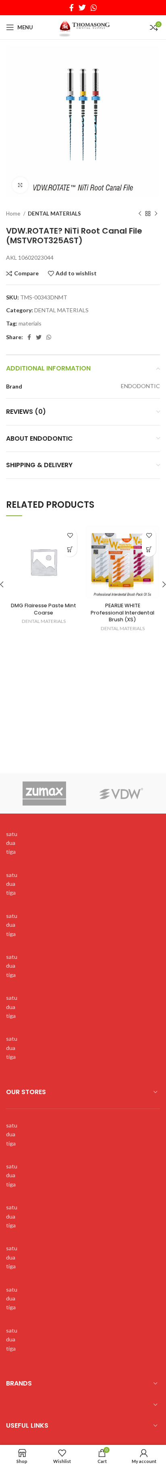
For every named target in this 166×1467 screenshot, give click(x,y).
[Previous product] (140, 214)
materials (30, 323)
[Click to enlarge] (20, 185)
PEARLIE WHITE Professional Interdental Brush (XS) (122, 612)
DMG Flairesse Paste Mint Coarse (43, 609)
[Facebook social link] (71, 8)
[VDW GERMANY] (121, 793)
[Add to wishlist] (70, 536)
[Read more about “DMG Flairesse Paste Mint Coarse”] (70, 550)
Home (13, 213)
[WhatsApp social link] (94, 8)
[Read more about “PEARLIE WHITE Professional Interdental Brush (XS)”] (149, 550)
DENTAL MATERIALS (54, 213)
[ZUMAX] (44, 793)
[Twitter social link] (82, 8)
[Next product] (156, 214)
